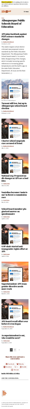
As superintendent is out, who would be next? (13, 336)
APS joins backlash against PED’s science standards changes (14, 36)
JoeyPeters (6, 200)
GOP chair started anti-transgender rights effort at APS (15, 249)
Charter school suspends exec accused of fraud (13, 142)
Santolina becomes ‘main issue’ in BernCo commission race (15, 195)
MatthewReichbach (8, 42)
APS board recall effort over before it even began (15, 322)
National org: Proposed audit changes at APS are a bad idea (15, 178)
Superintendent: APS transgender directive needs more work (14, 286)
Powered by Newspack (7, 406)
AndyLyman (6, 184)
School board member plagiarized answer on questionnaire (14, 211)
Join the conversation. (10, 378)
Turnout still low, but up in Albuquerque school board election (14, 106)
